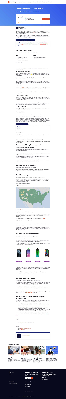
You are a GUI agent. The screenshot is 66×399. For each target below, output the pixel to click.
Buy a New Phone (23, 329)
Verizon (36, 134)
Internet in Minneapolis (28, 388)
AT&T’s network (24, 87)
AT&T (34, 32)
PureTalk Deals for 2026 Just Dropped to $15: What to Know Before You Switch (38, 357)
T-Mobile (17, 134)
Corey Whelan (36, 354)
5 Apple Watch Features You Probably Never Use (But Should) (26, 357)
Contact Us (10, 376)
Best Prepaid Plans (43, 44)
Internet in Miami (27, 386)
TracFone (24, 88)
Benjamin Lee (11, 354)
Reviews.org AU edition (13, 383)
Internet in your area (28, 384)
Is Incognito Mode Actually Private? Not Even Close (13, 357)
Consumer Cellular (31, 88)
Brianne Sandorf (24, 354)
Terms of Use (43, 379)
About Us (10, 374)
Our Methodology (12, 381)
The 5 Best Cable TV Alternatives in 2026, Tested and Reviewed (51, 357)
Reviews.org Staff (22, 27)
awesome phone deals (27, 271)
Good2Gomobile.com (21, 209)
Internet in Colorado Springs (29, 391)
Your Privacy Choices (27, 396)
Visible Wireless (40, 135)
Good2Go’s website (29, 292)
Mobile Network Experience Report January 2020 (25, 328)
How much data (30, 43)
